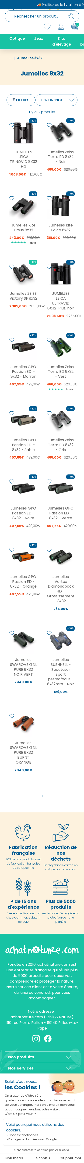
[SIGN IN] (61, 26)
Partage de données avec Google (32, 1139)
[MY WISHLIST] (47, 26)
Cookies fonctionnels (23, 1135)
